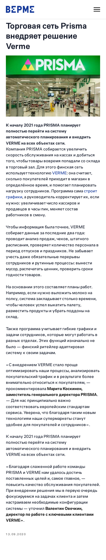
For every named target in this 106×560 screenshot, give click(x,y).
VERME (59, 173)
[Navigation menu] (97, 9)
